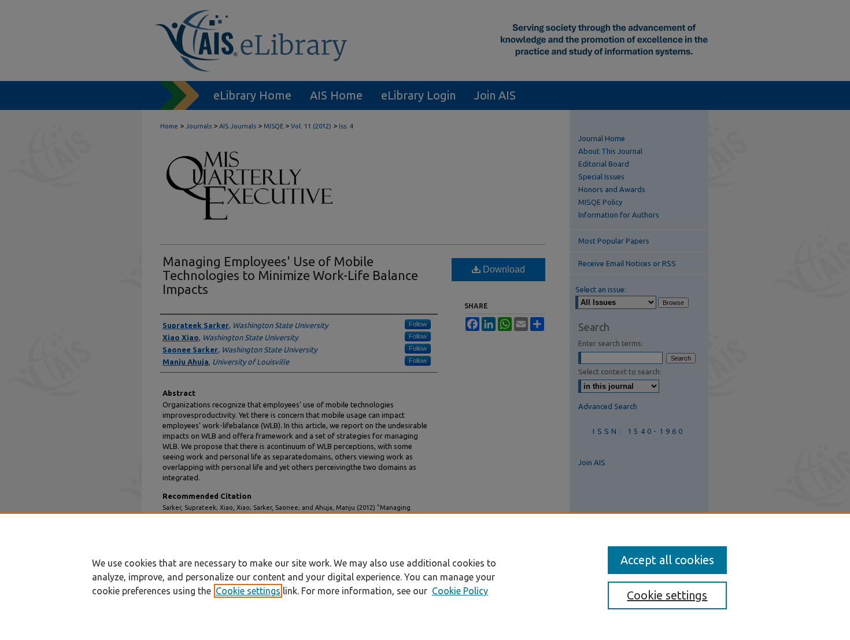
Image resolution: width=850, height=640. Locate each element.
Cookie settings (248, 591)
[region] (425, 576)
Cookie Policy (460, 591)
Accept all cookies (667, 560)
